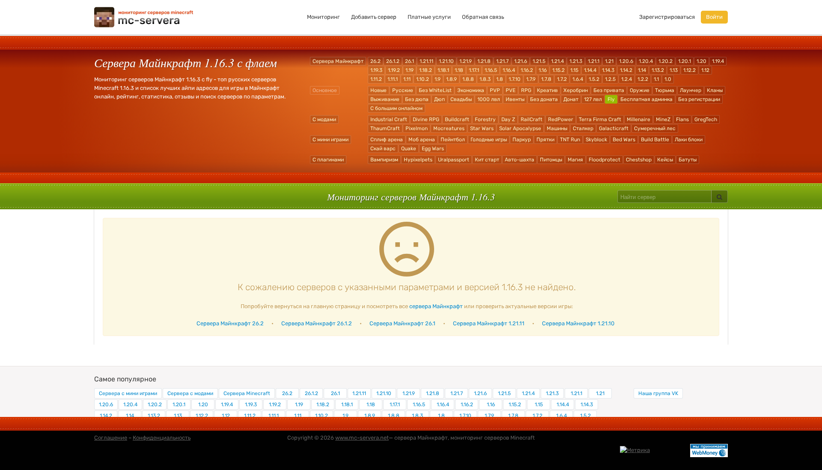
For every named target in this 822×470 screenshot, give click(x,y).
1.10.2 (422, 79)
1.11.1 (392, 79)
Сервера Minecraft (246, 393)
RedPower (560, 119)
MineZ (663, 119)
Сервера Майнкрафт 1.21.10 (578, 323)
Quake (408, 149)
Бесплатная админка (646, 99)
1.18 (459, 70)
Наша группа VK (658, 393)
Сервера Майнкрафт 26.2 (230, 323)
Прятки (545, 140)
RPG (526, 90)
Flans (682, 119)
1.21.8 (484, 61)
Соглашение (110, 437)
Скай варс (383, 149)
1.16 (543, 70)
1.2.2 (642, 79)
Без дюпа (417, 99)
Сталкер (583, 128)
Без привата (608, 90)
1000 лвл (488, 99)
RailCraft (531, 119)
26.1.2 (392, 61)
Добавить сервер (373, 17)
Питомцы (551, 160)
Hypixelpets (418, 160)
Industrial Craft (388, 119)
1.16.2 (527, 70)
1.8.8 (468, 79)
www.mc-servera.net (362, 437)
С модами (324, 119)
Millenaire (638, 119)
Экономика (470, 90)
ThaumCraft (385, 128)
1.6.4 (577, 79)
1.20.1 (684, 61)
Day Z (508, 119)
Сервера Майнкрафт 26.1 (402, 323)
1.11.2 (376, 79)
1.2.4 (626, 79)
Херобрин (575, 90)
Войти (714, 17)
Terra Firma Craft (600, 119)
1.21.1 (593, 61)
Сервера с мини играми (128, 393)
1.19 (409, 70)
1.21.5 (539, 61)
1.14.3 (608, 70)
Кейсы (665, 160)
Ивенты (515, 99)
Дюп (439, 99)
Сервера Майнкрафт (338, 61)
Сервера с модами (190, 393)
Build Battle (655, 140)
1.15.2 (558, 70)
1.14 (642, 70)
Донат (570, 99)
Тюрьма (664, 90)
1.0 (667, 79)
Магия (575, 160)
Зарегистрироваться (667, 17)
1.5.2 (594, 79)
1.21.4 (557, 61)
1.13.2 (658, 70)
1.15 (574, 70)
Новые (378, 90)
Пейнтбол (453, 140)
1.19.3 (376, 70)
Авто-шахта (519, 160)
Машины (557, 128)
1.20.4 (646, 61)
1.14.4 (590, 70)
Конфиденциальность (162, 437)
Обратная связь (483, 17)
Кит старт (487, 160)
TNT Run (570, 140)
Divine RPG (426, 119)
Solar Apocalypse (520, 128)
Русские (402, 90)
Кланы (715, 90)
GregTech (705, 119)
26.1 (409, 61)
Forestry (485, 119)
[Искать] (719, 196)
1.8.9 (451, 79)
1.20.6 (626, 61)
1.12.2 (689, 70)
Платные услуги (429, 17)
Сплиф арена (386, 140)
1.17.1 (474, 70)
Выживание (384, 99)
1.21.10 (446, 61)
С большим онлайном (396, 108)
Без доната (544, 99)
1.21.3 (575, 61)
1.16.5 (491, 70)
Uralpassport (453, 160)
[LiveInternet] (670, 449)
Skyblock (596, 140)
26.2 (375, 61)
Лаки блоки (689, 140)
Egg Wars (433, 149)
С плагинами (328, 160)
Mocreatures (449, 128)
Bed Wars (624, 140)
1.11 (407, 79)
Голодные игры (489, 140)
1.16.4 (509, 70)
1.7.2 (562, 79)
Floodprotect (604, 160)
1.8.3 (485, 79)
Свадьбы (461, 99)
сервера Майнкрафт (436, 306)
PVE (510, 90)
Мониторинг (323, 17)
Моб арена (421, 140)
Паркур (521, 140)
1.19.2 (394, 70)
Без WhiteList (435, 90)
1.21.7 (502, 61)
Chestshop (639, 160)
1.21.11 (426, 61)
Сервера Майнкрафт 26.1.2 (316, 323)
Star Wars (482, 128)
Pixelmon (416, 128)
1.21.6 (520, 61)
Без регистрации (699, 99)
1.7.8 (546, 79)
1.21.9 (465, 61)
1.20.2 (665, 61)
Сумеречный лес (655, 128)
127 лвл (593, 99)
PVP (495, 90)
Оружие (639, 90)
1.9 (438, 79)
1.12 (705, 70)
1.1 (656, 79)
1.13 (674, 70)
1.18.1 (443, 70)
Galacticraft (613, 128)
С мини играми (330, 140)
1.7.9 (531, 79)
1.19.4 (718, 61)
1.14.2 (626, 70)
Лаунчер (690, 90)
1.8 (499, 79)
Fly (611, 99)
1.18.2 (425, 70)
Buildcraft (457, 119)
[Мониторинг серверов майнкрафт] (144, 16)
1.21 (609, 61)
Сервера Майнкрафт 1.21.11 (488, 323)
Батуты (688, 160)
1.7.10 (515, 79)
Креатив (547, 90)
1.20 (701, 61)
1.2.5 (610, 79)
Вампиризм (384, 160)
